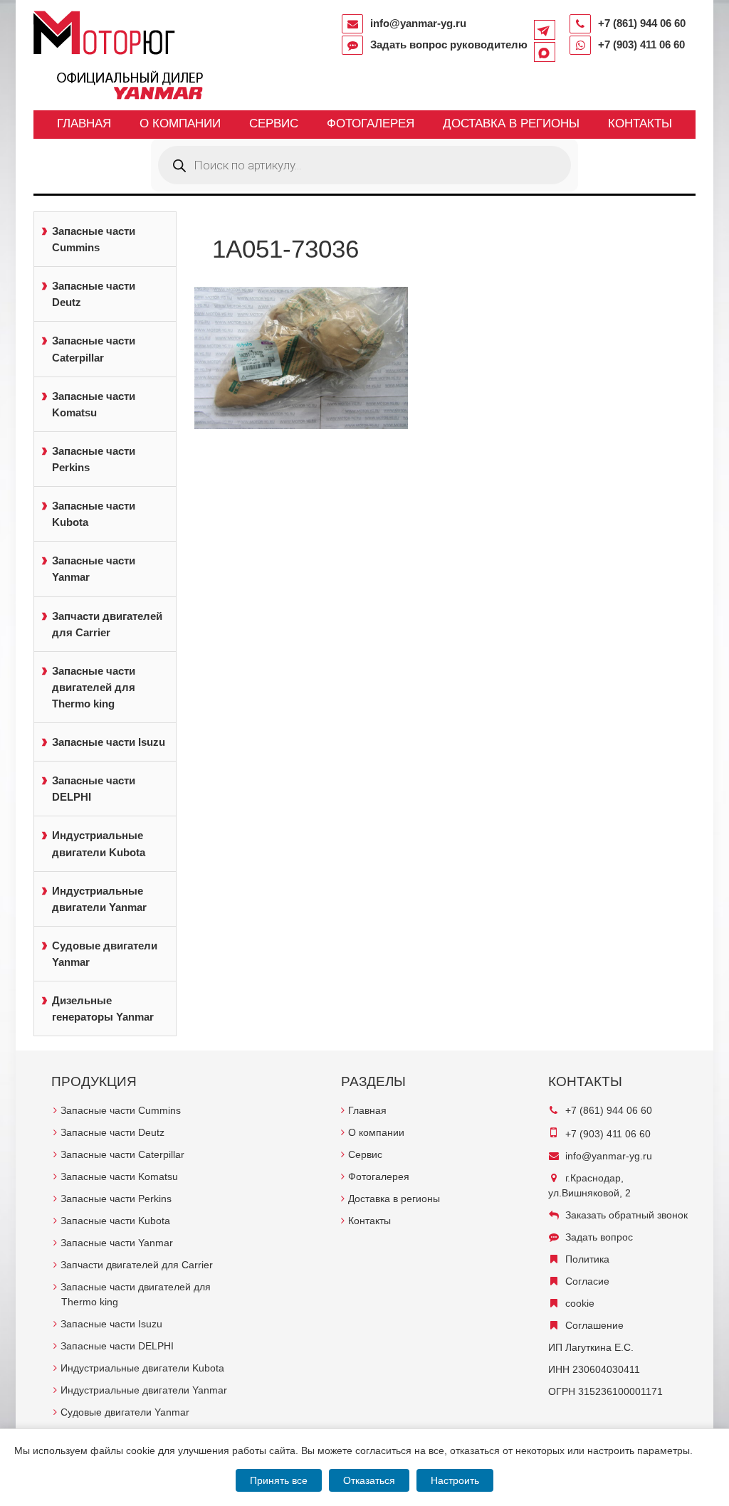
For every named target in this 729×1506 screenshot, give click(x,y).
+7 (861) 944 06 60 (642, 23)
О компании (180, 123)
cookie (579, 1303)
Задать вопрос (599, 1237)
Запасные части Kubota (93, 514)
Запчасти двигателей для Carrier (107, 624)
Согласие (587, 1281)
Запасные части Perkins (93, 459)
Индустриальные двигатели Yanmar (99, 899)
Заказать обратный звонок (626, 1215)
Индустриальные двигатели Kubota (98, 843)
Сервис (273, 123)
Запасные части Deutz (93, 294)
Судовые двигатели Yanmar (104, 953)
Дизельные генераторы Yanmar (103, 1008)
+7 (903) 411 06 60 (641, 44)
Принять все (279, 1480)
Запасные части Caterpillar (93, 349)
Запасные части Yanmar (93, 568)
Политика (587, 1259)
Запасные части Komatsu (93, 404)
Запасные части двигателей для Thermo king (93, 687)
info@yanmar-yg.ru (418, 23)
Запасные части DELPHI (93, 788)
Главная (84, 123)
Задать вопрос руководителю (449, 44)
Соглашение (594, 1325)
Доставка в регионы (511, 123)
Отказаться (369, 1480)
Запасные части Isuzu (108, 742)
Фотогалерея (370, 123)
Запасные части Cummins (93, 239)
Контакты (640, 123)
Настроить (455, 1480)
